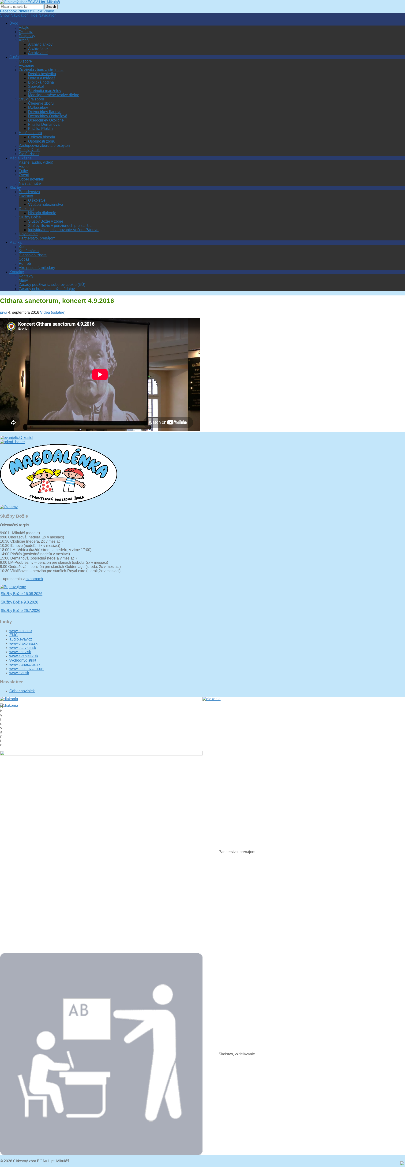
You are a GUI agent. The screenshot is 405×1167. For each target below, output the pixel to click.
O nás (14, 57)
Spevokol (36, 86)
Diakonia (26, 209)
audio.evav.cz (20, 639)
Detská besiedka (42, 74)
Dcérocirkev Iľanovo (44, 112)
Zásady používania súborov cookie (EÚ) (52, 285)
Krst (22, 247)
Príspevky (27, 36)
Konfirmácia (29, 251)
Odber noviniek (31, 179)
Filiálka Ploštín (40, 129)
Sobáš (24, 259)
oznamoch (34, 579)
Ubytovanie (28, 234)
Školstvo (26, 196)
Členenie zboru (41, 103)
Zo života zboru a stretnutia (41, 70)
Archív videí (38, 53)
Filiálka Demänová (44, 124)
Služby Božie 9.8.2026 (19, 595)
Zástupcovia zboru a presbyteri (44, 145)
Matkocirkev (38, 108)
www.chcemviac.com (26, 669)
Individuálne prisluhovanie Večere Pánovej (63, 230)
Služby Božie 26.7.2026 (20, 603)
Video (24, 167)
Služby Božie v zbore (45, 221)
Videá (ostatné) (52, 312)
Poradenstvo (29, 192)
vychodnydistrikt (22, 660)
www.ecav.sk (20, 652)
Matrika (15, 242)
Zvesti (24, 175)
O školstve (36, 200)
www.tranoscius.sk (24, 664)
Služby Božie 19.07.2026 (21, 612)
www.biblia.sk (20, 631)
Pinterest (25, 11)
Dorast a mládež (41, 78)
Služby (15, 188)
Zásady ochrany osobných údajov (47, 289)
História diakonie (42, 213)
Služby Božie (30, 217)
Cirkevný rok (29, 150)
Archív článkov (40, 44)
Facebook (8, 11)
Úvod (13, 23)
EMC (13, 635)
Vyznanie (26, 65)
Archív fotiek (38, 49)
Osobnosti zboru (41, 141)
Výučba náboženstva (45, 204)
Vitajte (24, 27)
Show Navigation (14, 15)
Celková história (41, 137)
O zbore (25, 61)
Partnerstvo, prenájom (37, 238)
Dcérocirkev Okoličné (46, 120)
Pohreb (25, 263)
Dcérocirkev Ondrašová (47, 116)
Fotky (23, 171)
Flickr (37, 11)
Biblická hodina (41, 82)
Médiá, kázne (20, 158)
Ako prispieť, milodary (37, 268)
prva (3, 312)
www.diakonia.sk (23, 643)
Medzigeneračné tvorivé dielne (53, 95)
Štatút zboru (29, 154)
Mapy (23, 280)
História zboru (30, 133)
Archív (24, 40)
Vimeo (48, 11)
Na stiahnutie (30, 183)
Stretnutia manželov (44, 91)
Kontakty (16, 272)
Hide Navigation (43, 15)
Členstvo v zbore (33, 255)
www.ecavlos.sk (22, 648)
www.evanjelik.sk (23, 656)
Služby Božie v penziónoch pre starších (61, 226)
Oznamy (26, 32)
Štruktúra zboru (31, 99)
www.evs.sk (19, 673)
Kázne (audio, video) (36, 162)
